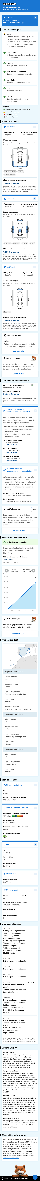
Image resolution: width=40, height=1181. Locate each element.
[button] (20, 20)
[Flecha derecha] (33, 570)
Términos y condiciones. (11, 1158)
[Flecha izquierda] (7, 570)
